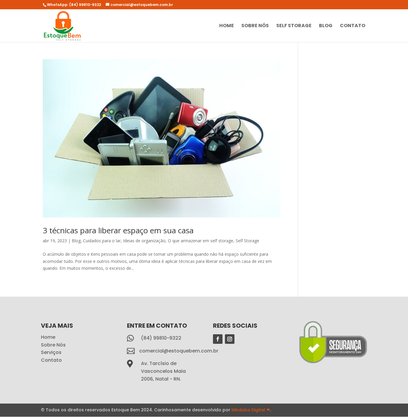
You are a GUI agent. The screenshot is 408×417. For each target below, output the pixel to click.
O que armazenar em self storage (200, 240)
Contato (352, 26)
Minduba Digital (250, 410)
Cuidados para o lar (102, 240)
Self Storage (294, 26)
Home (226, 26)
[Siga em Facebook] (218, 339)
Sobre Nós (255, 26)
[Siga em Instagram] (229, 339)
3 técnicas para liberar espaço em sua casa (118, 230)
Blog (325, 26)
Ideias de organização (144, 240)
